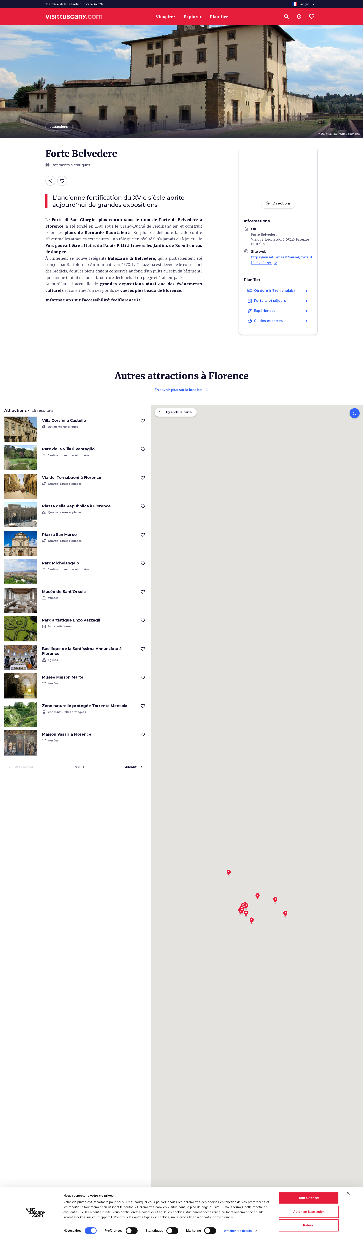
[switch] (132, 1230)
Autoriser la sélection (309, 1211)
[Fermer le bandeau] (348, 1193)
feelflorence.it (125, 300)
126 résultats (42, 410)
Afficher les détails (238, 1230)
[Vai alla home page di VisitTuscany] (74, 16)
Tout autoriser (309, 1198)
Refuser (309, 1225)
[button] (229, 871)
